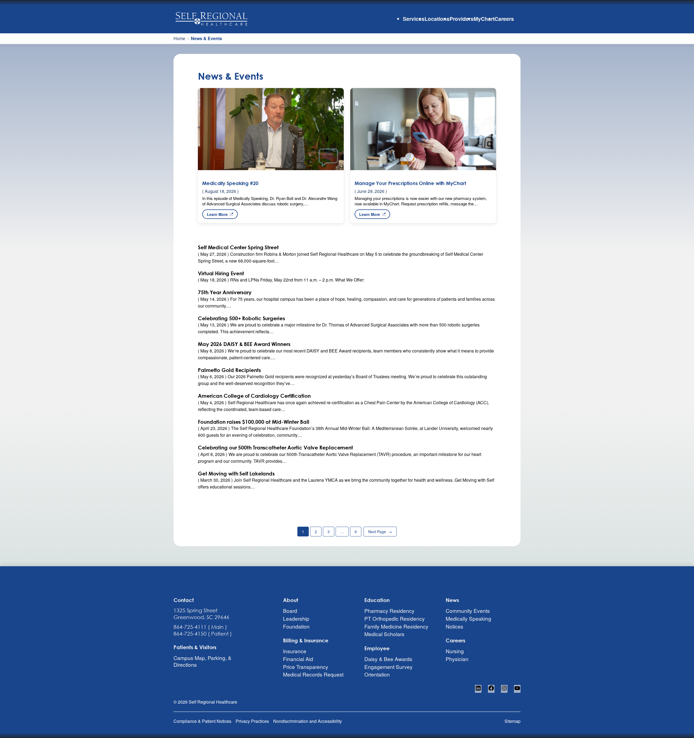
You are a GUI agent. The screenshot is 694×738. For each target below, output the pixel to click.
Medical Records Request (313, 674)
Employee (377, 648)
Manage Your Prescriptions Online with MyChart (410, 183)
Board (290, 610)
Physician (457, 658)
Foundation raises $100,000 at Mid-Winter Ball (253, 422)
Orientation (377, 674)
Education (377, 600)
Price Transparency (305, 666)
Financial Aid (298, 658)
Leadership (296, 618)
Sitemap (512, 721)
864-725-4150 (190, 633)
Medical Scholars (384, 634)
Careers (455, 640)
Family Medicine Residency (396, 626)
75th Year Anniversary (225, 292)
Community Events (468, 610)
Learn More (217, 215)
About (290, 600)
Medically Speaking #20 (230, 183)
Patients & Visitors (195, 647)
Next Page (380, 531)
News (452, 600)
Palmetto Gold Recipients (229, 370)
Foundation (296, 626)
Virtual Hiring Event (221, 273)
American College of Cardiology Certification (254, 396)
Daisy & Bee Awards (388, 658)
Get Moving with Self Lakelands (236, 474)
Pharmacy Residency (389, 610)
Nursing (455, 651)
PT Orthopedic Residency (394, 618)
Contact (184, 600)
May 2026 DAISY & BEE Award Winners (244, 344)
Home (179, 38)
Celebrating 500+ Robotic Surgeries (241, 318)
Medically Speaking (468, 618)
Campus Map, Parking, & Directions (203, 661)
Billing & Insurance (305, 640)
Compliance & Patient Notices (202, 721)
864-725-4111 (190, 627)
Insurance (294, 651)
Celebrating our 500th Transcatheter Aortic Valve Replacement (275, 448)
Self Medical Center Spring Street (238, 247)
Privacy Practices (252, 721)
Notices (454, 626)
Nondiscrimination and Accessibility (307, 721)
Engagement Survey (388, 666)
